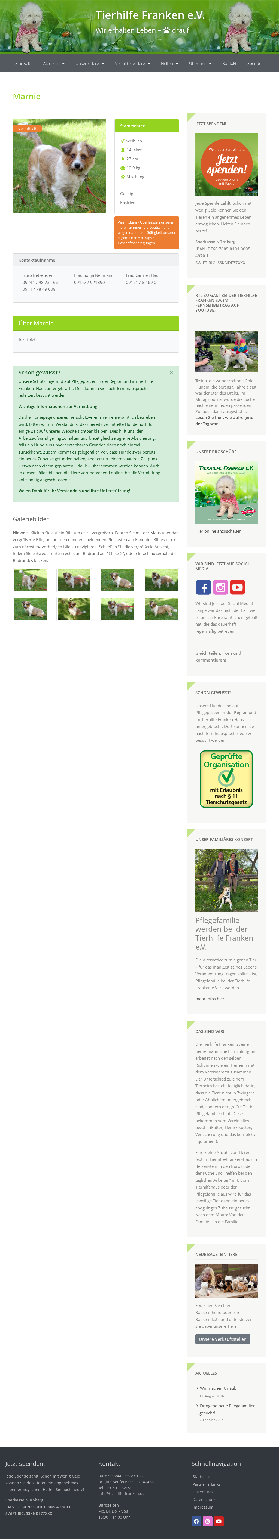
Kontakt (229, 63)
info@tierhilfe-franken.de (121, 1493)
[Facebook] (196, 1521)
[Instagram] (208, 1521)
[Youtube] (219, 1521)
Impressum (203, 1507)
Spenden (255, 63)
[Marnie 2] (74, 579)
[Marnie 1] (30, 579)
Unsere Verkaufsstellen (223, 1339)
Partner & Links (206, 1484)
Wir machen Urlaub (218, 1388)
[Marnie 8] (161, 608)
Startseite (23, 63)
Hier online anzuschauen (218, 531)
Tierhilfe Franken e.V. (150, 14)
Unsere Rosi (203, 1491)
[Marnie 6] (74, 608)
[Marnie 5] (30, 608)
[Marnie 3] (117, 579)
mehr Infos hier (209, 998)
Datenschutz (204, 1499)
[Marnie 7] (117, 608)
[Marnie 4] (161, 579)
